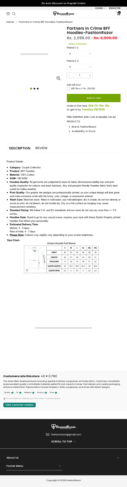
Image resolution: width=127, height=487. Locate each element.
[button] (8, 13)
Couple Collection (31, 167)
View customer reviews (19, 404)
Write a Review (77, 44)
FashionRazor (88, 126)
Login (99, 8)
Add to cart (94, 98)
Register (115, 8)
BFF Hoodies (28, 171)
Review (41, 148)
